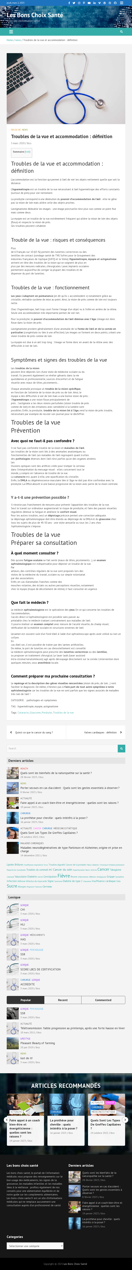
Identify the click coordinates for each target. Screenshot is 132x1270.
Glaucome (35, 712)
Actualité (26, 798)
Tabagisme (115, 869)
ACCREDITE (27, 984)
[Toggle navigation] (11, 32)
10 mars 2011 (27, 1032)
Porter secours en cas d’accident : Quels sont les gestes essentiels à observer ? (69, 788)
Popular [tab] (26, 1000)
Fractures (38, 887)
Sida (118, 881)
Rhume (74, 876)
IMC (50, 869)
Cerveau (47, 886)
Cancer (37, 828)
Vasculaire (21, 876)
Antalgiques (101, 877)
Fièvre (64, 875)
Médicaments (37, 935)
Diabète (32, 876)
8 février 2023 (28, 792)
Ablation (95, 865)
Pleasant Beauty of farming (37, 1043)
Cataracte (23, 712)
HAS (23, 939)
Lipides (10, 864)
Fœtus (89, 865)
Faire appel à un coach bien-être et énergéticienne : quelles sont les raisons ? (69, 803)
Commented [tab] (103, 1000)
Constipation (50, 876)
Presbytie (47, 712)
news (25, 129)
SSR (22, 954)
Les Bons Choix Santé (35, 15)
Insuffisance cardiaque (104, 881)
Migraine (30, 887)
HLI (22, 924)
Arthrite (94, 870)
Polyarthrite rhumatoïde (16, 870)
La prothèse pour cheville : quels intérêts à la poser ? (53, 818)
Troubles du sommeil (37, 869)
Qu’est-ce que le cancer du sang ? (34, 732)
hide (27, 151)
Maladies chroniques (32, 843)
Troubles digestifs (56, 864)
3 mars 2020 (18, 143)
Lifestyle (25, 1038)
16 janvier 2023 (28, 822)
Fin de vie (16, 129)
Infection (12, 881)
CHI (22, 909)
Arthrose (21, 881)
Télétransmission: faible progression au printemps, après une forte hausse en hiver (72, 1028)
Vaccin (87, 870)
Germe (40, 877)
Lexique (24, 905)
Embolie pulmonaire (116, 865)
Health (24, 768)
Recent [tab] (63, 1000)
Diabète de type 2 (72, 881)
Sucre (12, 886)
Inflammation (83, 877)
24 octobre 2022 (29, 836)
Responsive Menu (121, 3)
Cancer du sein (62, 870)
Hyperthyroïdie (79, 870)
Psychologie (36, 949)
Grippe (111, 876)
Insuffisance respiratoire (33, 865)
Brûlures (19, 864)
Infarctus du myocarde (36, 881)
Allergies (22, 886)
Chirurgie (25, 813)
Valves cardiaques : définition (100, 732)
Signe (51, 881)
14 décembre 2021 (30, 855)
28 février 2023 (28, 777)
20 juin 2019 (27, 1047)
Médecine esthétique (65, 828)
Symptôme (119, 877)
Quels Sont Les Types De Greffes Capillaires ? (49, 833)
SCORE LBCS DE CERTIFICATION (40, 969)
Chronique (104, 865)
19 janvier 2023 (28, 807)
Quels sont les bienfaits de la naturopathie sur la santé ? (56, 773)
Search (121, 748)
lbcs (29, 143)
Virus (46, 865)
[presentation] (7, 1120)
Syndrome (58, 881)
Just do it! (26, 1058)
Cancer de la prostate (76, 864)
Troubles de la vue (63, 712)
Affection (92, 877)
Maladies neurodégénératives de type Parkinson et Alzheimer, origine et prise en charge (71, 849)
